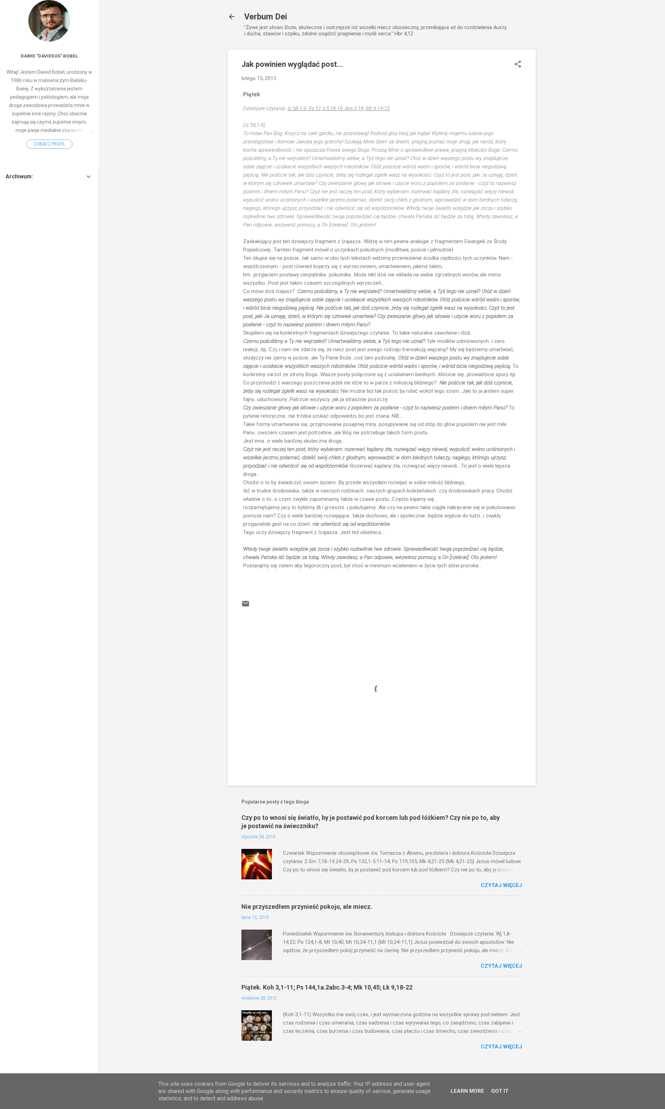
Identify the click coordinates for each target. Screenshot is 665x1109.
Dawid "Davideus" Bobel (49, 56)
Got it (499, 1091)
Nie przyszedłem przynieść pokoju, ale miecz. (306, 906)
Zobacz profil (49, 144)
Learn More (467, 1091)
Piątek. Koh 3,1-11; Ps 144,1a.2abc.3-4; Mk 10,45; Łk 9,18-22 (327, 987)
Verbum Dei (265, 16)
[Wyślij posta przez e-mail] (245, 606)
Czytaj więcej (501, 885)
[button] (518, 65)
